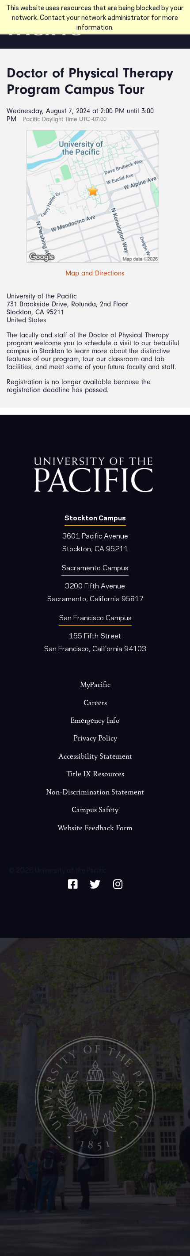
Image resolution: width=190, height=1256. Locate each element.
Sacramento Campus (95, 567)
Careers (95, 702)
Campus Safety (95, 809)
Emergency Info (95, 720)
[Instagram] (118, 882)
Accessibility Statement (95, 755)
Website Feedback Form (95, 827)
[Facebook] (73, 882)
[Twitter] (95, 882)
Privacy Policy (95, 737)
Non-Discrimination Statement (95, 791)
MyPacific (95, 684)
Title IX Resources (95, 773)
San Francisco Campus (95, 617)
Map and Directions (95, 273)
